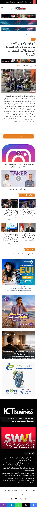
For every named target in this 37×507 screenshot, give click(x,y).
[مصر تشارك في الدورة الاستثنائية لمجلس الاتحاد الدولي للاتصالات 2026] (27, 227)
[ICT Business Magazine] (18, 8)
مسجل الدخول (23, 254)
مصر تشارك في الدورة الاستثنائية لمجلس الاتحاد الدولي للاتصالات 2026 (29, 236)
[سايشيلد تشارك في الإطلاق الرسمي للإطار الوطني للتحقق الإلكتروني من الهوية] (27, 203)
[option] (18, 438)
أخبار (27, 35)
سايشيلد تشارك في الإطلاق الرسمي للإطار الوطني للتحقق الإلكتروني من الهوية (28, 211)
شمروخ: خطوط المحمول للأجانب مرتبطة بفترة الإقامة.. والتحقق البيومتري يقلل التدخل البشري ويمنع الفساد (10, 237)
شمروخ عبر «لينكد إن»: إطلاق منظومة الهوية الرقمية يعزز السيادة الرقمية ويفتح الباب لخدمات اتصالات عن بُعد (10, 213)
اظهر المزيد (18, 136)
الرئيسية (31, 35)
